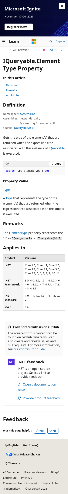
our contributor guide (29, 349)
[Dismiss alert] (62, 6)
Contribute (10, 478)
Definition (12, 85)
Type (6, 190)
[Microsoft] (34, 41)
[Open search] (51, 41)
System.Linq (28, 114)
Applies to (12, 95)
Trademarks (10, 488)
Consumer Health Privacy (19, 483)
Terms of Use (50, 483)
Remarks (11, 90)
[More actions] (61, 50)
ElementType (18, 233)
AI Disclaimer (11, 472)
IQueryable (57, 148)
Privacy (25, 478)
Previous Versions (35, 472)
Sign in (60, 41)
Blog (54, 472)
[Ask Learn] (44, 50)
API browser (21, 50)
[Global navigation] (4, 41)
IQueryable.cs (23, 128)
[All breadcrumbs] (6, 50)
